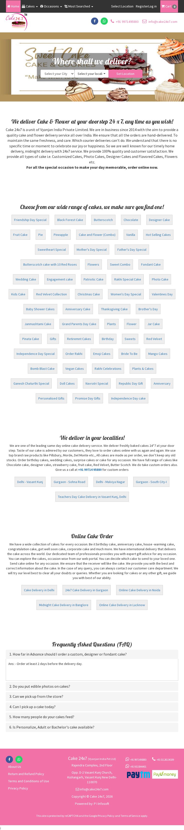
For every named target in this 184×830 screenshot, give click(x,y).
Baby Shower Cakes (40, 309)
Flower (132, 324)
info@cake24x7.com (162, 21)
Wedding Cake (26, 279)
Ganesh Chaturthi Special (31, 383)
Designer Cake (159, 220)
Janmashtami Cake (37, 324)
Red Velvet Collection (51, 294)
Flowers (93, 264)
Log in (152, 6)
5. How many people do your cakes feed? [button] (41, 717)
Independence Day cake (128, 398)
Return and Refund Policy (26, 774)
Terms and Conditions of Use (28, 781)
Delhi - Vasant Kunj (30, 482)
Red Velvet (154, 339)
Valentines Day (162, 294)
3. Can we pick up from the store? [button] (36, 696)
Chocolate (131, 220)
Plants (111, 324)
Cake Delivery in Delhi (39, 590)
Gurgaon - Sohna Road (69, 482)
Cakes (30, 6)
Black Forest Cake (70, 220)
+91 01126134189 (165, 759)
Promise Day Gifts (87, 398)
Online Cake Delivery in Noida (139, 590)
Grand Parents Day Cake (79, 324)
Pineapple (61, 235)
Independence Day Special (36, 354)
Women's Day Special (126, 294)
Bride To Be (129, 354)
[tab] (92, 654)
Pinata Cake (30, 339)
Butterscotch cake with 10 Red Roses (50, 264)
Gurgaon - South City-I (151, 482)
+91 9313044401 (138, 766)
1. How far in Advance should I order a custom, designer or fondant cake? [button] (68, 654)
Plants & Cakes (143, 368)
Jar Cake (153, 324)
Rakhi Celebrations (108, 368)
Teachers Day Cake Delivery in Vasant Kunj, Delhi (92, 497)
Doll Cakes (67, 383)
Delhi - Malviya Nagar (110, 482)
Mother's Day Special (92, 249)
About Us (14, 766)
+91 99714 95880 (90, 469)
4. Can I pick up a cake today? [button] (32, 707)
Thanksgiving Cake (114, 309)
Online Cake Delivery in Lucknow (122, 605)
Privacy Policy (18, 788)
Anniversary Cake (77, 309)
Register (142, 6)
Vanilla (130, 235)
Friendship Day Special (30, 220)
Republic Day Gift (131, 383)
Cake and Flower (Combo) (97, 235)
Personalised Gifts (51, 398)
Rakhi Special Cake (127, 279)
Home (14, 6)
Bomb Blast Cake (42, 368)
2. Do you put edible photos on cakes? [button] (39, 686)
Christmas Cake (89, 294)
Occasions (51, 6)
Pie (40, 235)
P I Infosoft (101, 803)
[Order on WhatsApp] (104, 21)
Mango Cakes (157, 354)
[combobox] (92, 74)
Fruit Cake (20, 235)
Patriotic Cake (94, 279)
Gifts (53, 339)
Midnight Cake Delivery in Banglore (63, 605)
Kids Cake (18, 294)
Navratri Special (97, 383)
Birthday (108, 339)
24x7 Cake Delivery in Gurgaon (86, 590)
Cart (170, 6)
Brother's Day (148, 309)
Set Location (125, 74)
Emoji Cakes (101, 354)
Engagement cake (60, 279)
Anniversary (162, 383)
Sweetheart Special (52, 249)
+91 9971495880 (126, 21)
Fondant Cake (151, 264)
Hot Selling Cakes (158, 235)
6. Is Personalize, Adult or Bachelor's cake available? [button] (51, 727)
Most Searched (79, 6)
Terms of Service (130, 816)
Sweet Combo (120, 264)
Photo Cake (160, 279)
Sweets (130, 339)
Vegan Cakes (74, 368)
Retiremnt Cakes (79, 339)
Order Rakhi (73, 354)
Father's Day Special (131, 249)
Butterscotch (103, 220)
